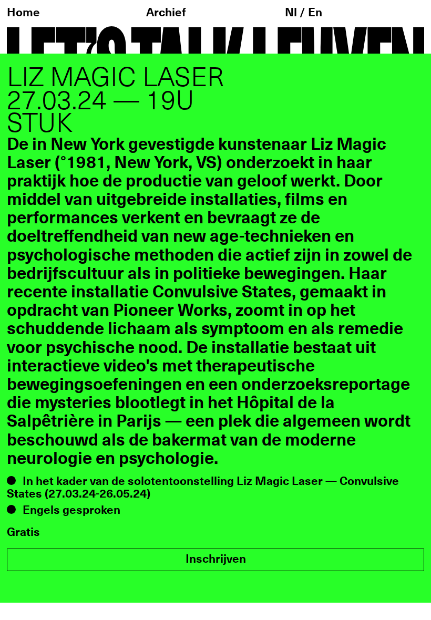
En (315, 13)
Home (23, 13)
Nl (292, 13)
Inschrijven (216, 559)
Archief (166, 13)
